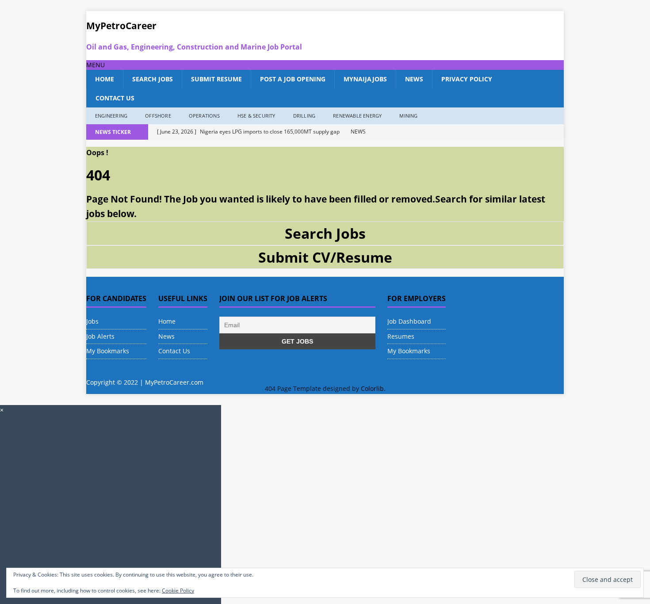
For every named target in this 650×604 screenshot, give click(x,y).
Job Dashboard (409, 321)
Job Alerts (100, 336)
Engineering (111, 115)
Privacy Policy (466, 79)
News (414, 79)
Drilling (304, 115)
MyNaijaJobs (365, 79)
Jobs (92, 321)
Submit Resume (216, 79)
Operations (204, 115)
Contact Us (115, 98)
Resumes (400, 336)
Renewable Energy (357, 115)
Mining (408, 115)
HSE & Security (256, 115)
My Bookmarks (107, 351)
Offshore (158, 115)
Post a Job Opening (292, 79)
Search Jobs (152, 79)
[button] (95, 65)
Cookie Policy (178, 590)
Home (104, 79)
